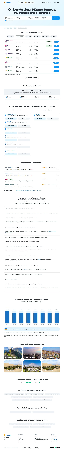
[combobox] (9, 18)
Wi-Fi (30, 169)
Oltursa (40, 190)
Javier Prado (9, 128)
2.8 (25, 169)
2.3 (18, 175)
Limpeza (23, 169)
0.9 (31, 175)
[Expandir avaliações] (58, 168)
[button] (14, 18)
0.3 (31, 169)
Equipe (8, 169)
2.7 (18, 169)
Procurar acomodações (10, 20)
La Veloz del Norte (25, 190)
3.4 (10, 169)
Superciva (17, 167)
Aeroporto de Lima (11, 150)
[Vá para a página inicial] (7, 3)
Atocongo (9, 121)
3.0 (25, 175)
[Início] (5, 28)
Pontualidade (16, 169)
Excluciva (16, 184)
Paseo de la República (11, 114)
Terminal (38, 114)
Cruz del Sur (33, 190)
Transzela (37, 190)
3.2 (10, 175)
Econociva (17, 173)
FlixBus (17, 190)
